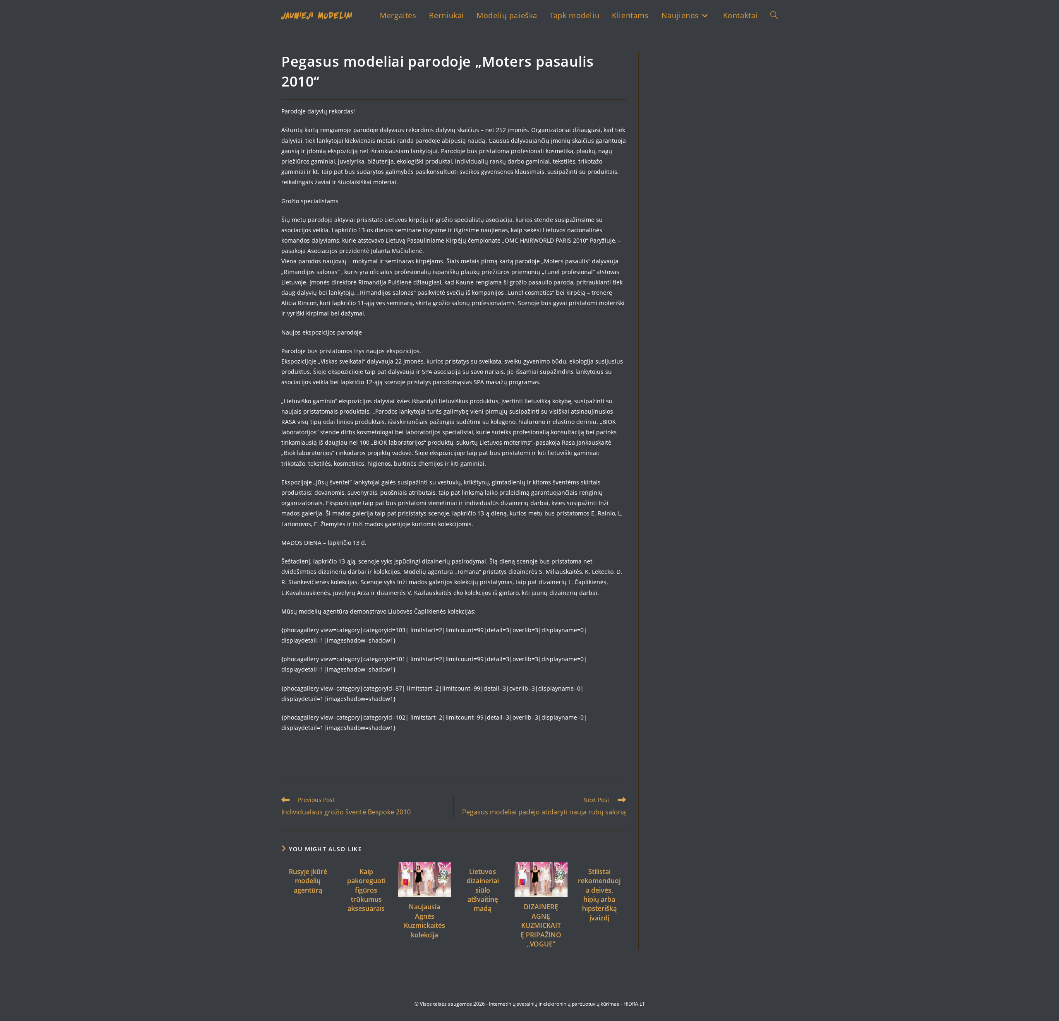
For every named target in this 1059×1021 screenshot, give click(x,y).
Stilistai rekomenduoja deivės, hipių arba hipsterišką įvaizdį (599, 894)
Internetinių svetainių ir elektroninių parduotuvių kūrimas (554, 1003)
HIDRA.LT (634, 1003)
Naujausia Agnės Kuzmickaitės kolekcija (424, 920)
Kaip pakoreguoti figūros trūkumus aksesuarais (366, 890)
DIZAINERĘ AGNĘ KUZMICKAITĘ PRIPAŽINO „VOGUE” (540, 925)
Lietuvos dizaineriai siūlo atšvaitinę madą (483, 890)
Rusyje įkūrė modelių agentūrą (308, 881)
